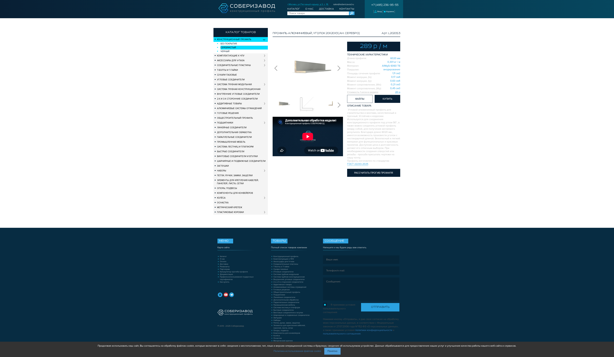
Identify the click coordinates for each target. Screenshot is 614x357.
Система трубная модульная (234, 84)
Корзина (390, 11)
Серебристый (228, 47)
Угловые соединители (231, 79)
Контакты (346, 9)
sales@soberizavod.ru (343, 4)
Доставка (326, 9)
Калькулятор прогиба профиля (234, 272)
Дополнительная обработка (234, 132)
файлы (359, 98)
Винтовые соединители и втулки (237, 156)
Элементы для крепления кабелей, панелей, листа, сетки (238, 182)
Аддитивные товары (229, 103)
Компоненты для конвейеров (235, 193)
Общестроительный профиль (235, 118)
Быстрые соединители (230, 151)
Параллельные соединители (234, 137)
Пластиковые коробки (230, 212)
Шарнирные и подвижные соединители (241, 161)
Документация (226, 274)
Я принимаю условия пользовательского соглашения (339, 308)
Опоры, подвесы (227, 188)
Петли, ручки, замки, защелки (235, 175)
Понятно (332, 351)
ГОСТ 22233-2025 (357, 164)
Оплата (223, 261)
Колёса (221, 197)
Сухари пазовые (227, 74)
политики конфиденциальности (373, 330)
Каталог (293, 9)
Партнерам (225, 269)
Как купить (224, 282)
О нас (309, 9)
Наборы (221, 170)
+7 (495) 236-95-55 (384, 5)
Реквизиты (225, 266)
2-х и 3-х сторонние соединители (237, 98)
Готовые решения (228, 113)
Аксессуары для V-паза (230, 60)
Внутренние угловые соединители (238, 94)
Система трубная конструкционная (238, 89)
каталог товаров (241, 32)
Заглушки (223, 166)
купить (387, 98)
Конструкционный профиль (234, 39)
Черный (224, 51)
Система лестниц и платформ (235, 146)
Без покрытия (228, 43)
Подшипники (225, 122)
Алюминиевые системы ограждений (239, 108)
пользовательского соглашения (342, 333)
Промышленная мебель (231, 142)
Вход (379, 11)
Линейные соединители (232, 127)
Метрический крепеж (229, 207)
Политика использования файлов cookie (297, 351)
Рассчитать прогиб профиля (373, 172)
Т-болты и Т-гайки (227, 70)
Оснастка (222, 202)
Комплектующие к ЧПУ (230, 55)
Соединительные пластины (234, 65)
